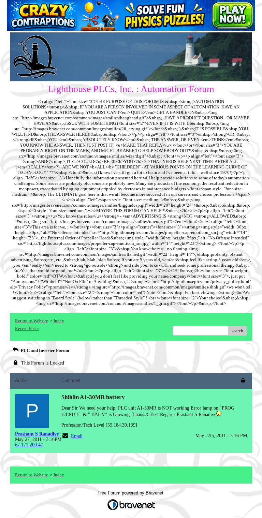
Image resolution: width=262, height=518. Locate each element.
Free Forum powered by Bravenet (131, 492)
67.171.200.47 (29, 444)
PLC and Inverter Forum (44, 350)
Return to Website (31, 320)
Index (59, 320)
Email (77, 436)
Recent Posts (27, 328)
